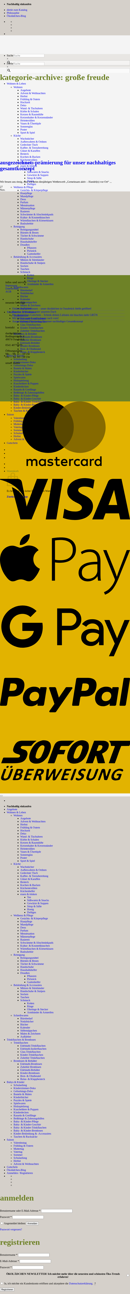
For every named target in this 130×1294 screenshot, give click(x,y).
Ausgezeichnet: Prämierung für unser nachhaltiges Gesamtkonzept (58, 165)
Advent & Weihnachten (33, 93)
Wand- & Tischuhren (31, 108)
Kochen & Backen (30, 156)
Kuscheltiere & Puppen (26, 1109)
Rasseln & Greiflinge (25, 1115)
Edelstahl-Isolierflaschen (33, 1048)
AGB (8, 291)
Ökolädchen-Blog (16, 15)
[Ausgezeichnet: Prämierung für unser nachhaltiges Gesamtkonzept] (25, 149)
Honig (30, 909)
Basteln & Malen (23, 1094)
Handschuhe (27, 966)
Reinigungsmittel (29, 957)
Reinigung (19, 954)
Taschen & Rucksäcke (25, 1136)
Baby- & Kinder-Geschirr (27, 398)
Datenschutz (12, 288)
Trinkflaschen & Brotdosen (21, 1039)
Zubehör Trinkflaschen (32, 330)
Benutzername (8, 1254)
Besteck (24, 153)
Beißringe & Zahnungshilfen (29, 1118)
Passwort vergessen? (11, 1229)
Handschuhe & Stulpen (32, 991)
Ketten (30, 275)
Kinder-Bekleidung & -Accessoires (32, 1133)
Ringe (30, 278)
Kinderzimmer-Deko (25, 362)
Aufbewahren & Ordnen (33, 870)
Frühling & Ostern (30, 99)
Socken (24, 994)
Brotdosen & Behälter (25, 333)
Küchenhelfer (27, 891)
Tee (29, 897)
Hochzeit (25, 102)
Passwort (6, 1217)
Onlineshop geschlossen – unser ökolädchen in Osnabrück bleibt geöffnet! (51, 308)
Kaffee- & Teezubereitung (34, 876)
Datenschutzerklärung (80, 1283)
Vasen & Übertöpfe (30, 851)
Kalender (25, 299)
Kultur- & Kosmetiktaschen (35, 945)
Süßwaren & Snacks (38, 172)
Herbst (23, 96)
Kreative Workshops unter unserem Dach (34, 311)
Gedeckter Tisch (29, 873)
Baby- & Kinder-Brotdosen (28, 1130)
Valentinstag (20, 1142)
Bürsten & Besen (29, 960)
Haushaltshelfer (28, 970)
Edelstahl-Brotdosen (31, 336)
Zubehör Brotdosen (30, 339)
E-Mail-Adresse (9, 1261)
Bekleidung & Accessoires (28, 985)
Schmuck (25, 272)
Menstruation (27, 933)
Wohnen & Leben (16, 83)
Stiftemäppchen (28, 302)
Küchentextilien (28, 888)
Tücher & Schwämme (32, 963)
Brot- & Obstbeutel (30, 349)
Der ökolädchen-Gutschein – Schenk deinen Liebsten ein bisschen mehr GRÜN (55, 315)
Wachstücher (27, 866)
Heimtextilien (27, 848)
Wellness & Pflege (23, 187)
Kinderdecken (21, 1112)
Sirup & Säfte (34, 178)
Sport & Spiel (27, 860)
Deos (23, 927)
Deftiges (31, 184)
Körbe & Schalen (29, 111)
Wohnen (18, 87)
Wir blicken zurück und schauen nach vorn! (35, 318)
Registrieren (7, 1289)
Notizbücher (27, 293)
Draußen (25, 973)
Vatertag (18, 1151)
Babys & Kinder (15, 1082)
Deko (23, 105)
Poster (23, 857)
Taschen (24, 997)
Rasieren (25, 939)
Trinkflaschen (21, 1042)
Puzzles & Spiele (23, 1100)
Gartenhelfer (33, 982)
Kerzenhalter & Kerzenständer (36, 845)
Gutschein (12, 1167)
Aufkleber (25, 1036)
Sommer (18, 1154)
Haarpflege (26, 193)
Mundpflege (26, 196)
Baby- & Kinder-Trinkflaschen (30, 1127)
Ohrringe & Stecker (37, 281)
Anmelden (32, 1223)
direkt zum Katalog (17, 9)
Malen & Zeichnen (30, 305)
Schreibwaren (21, 287)
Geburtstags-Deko (23, 365)
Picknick (31, 979)
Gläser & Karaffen (30, 150)
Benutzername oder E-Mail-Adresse (20, 1210)
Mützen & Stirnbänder (32, 988)
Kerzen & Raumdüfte (31, 114)
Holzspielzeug (21, 1106)
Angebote (25, 90)
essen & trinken (28, 894)
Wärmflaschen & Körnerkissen (36, 948)
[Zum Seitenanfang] (1, 795)
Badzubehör (26, 951)
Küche (17, 863)
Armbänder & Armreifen (40, 284)
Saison (10, 1139)
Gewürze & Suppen (37, 175)
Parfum (24, 930)
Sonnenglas (26, 854)
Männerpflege (27, 936)
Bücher (24, 296)
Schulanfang (20, 359)
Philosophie (13, 12)
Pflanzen (31, 976)
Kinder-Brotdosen (30, 346)
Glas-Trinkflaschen (30, 324)
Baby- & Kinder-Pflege (26, 395)
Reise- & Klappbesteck (32, 352)
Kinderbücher (21, 1097)
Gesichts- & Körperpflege (34, 190)
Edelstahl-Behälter (30, 342)
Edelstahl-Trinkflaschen (33, 1045)
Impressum (11, 285)
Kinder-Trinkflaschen (31, 327)
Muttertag (19, 1148)
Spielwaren (20, 1103)
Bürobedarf (26, 290)
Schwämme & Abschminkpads (36, 942)
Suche (10, 55)
